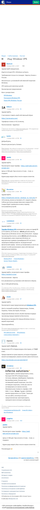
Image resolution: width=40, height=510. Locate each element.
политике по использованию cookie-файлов (20, 507)
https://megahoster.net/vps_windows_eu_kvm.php (18, 198)
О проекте (5, 481)
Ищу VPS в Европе (8, 412)
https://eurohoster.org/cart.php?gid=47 (15, 360)
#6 (20, 269)
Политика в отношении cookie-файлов (13, 489)
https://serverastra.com (22, 129)
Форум (4, 56)
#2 (20, 138)
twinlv (9, 136)
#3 (20, 159)
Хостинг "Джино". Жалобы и (11, 261)
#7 (20, 299)
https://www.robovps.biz (8, 256)
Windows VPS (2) (8, 258)
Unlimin (9, 267)
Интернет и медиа (7, 475)
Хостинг (22, 56)
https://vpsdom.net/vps (7, 289)
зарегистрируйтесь (27, 458)
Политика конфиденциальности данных (14, 486)
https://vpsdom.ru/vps (9, 274)
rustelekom (10, 221)
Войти (36, 2)
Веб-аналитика (6, 472)
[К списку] (5, 59)
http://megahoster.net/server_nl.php (11, 212)
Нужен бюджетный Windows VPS (12, 410)
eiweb (9, 297)
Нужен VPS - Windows (27, 410)
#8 (20, 343)
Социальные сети (7, 470)
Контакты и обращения (9, 494)
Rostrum (9, 64)
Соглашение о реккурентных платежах (13, 491)
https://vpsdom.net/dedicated (9, 291)
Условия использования (9, 484)
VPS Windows (8, 95)
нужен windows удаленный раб (12, 334)
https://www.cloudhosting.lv (9, 151)
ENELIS (9, 107)
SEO (3, 467)
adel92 (9, 157)
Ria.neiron (10, 189)
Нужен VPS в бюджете (19, 258)
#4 (20, 191)
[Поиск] (30, 2)
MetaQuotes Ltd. (13, 499)
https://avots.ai (5, 148)
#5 (20, 223)
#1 (20, 109)
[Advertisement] (20, 10)
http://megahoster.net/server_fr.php (22, 213)
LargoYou (10, 418)
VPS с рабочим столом (9, 332)
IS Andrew (10, 366)
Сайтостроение (13, 56)
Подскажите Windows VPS (12, 98)
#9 (20, 368)
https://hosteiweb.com (13, 328)
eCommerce (5, 478)
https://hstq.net (5, 180)
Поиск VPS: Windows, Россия (13, 100)
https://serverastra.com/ (10, 118)
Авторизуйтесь (13, 458)
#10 (21, 421)
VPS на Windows (21, 332)
